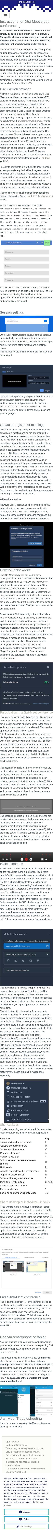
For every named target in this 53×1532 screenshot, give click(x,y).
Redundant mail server (17, 1445)
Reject (26, 1519)
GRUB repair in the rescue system (23, 1452)
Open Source (12, 1441)
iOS (6, 161)
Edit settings (26, 1526)
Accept (26, 1512)
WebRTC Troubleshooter (40, 196)
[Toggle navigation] (6, 15)
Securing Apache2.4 (16, 1472)
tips (8, 1426)
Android (46, 158)
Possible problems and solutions (27, 1468)
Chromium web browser (31, 121)
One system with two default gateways (25, 1455)
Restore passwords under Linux (21, 1458)
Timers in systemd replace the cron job (25, 1448)
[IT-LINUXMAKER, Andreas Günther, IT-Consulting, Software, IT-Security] (26, 5)
